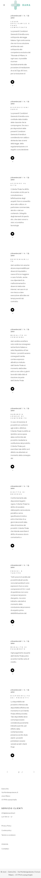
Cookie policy (6, 830)
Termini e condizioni (8, 835)
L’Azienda (4, 844)
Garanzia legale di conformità (19, 416)
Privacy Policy (6, 826)
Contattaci (5, 849)
